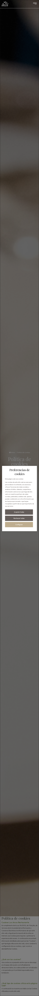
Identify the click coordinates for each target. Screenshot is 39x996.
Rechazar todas (19, 518)
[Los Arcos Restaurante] (5, 4)
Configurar (19, 525)
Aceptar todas (19, 512)
